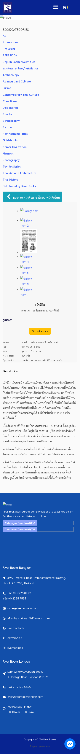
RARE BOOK (10, 55)
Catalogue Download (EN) (20, 523)
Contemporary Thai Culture (21, 94)
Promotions (10, 42)
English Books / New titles (19, 61)
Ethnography (11, 120)
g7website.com (45, 746)
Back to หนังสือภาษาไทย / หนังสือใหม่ (36, 197)
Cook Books (10, 101)
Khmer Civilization (15, 147)
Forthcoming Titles (15, 133)
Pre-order (9, 48)
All (4, 35)
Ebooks (7, 114)
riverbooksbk (15, 648)
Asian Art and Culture (17, 81)
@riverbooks (15, 638)
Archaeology (11, 75)
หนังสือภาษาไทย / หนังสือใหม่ (20, 68)
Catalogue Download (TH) (20, 529)
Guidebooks (10, 140)
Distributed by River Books (19, 186)
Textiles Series (12, 166)
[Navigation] (56, 7)
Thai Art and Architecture (19, 173)
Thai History (10, 179)
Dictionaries (10, 107)
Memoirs (8, 153)
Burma (7, 88)
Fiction (7, 127)
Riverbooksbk (15, 628)
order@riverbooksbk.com (22, 608)
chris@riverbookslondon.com (25, 697)
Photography (11, 160)
